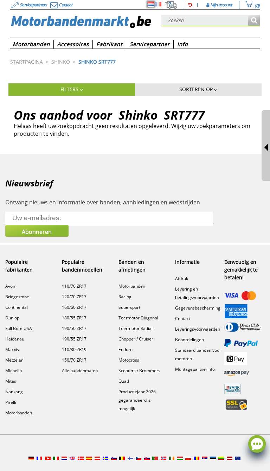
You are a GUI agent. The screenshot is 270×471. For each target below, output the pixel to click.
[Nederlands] (151, 4)
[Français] (158, 4)
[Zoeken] (254, 20)
